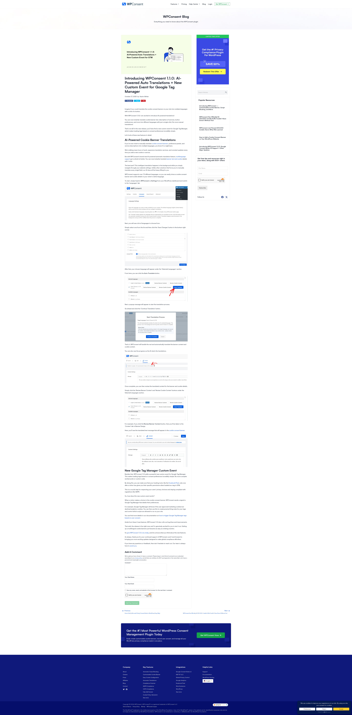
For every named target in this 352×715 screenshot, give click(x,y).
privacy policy (138, 558)
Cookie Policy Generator (150, 695)
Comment (128, 562)
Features (174, 4)
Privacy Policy (136, 706)
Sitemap (143, 706)
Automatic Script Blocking (150, 671)
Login (210, 4)
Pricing (184, 4)
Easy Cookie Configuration (151, 677)
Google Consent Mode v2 (183, 671)
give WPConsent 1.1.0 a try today (138, 533)
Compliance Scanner (149, 683)
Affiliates (125, 680)
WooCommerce (180, 686)
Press (124, 677)
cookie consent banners (160, 143)
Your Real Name (129, 577)
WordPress (179, 689)
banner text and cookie (174, 159)
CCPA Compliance (148, 689)
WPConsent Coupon (152, 706)
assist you (133, 546)
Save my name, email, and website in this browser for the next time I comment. (149, 590)
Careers (125, 674)
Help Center (193, 4)
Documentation (207, 674)
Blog (204, 4)
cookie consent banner (177, 430)
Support (205, 671)
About (124, 671)
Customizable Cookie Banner (151, 674)
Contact (125, 686)
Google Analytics (181, 680)
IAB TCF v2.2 (179, 674)
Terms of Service (127, 706)
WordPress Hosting (208, 677)
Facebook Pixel (174, 483)
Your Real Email (129, 583)
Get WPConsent (221, 4)
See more (146, 697)
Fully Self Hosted (148, 692)
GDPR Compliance (148, 686)
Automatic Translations (149, 680)
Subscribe (202, 188)
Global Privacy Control (182, 677)
